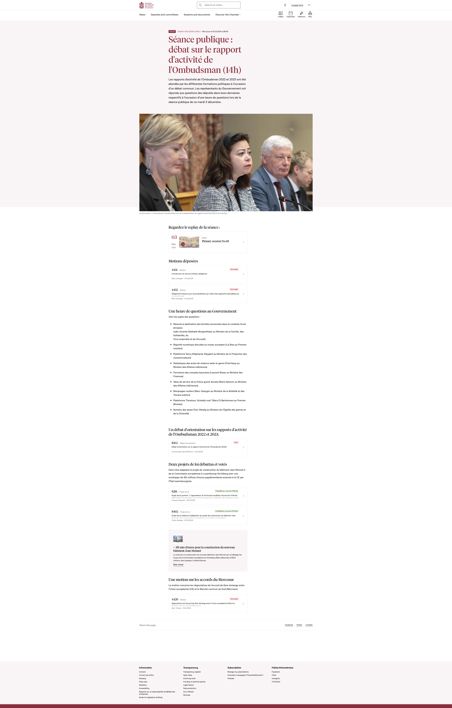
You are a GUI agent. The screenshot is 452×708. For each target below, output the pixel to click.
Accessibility (144, 688)
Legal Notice (188, 685)
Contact (142, 672)
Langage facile (297, 5)
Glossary (142, 678)
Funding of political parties (194, 682)
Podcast (231, 678)
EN (309, 5)
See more (178, 564)
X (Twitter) (276, 682)
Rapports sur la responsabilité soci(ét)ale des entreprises (157, 693)
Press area (143, 682)
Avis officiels (188, 692)
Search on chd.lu (213, 5)
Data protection (189, 688)
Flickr (274, 675)
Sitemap (186, 695)
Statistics (143, 685)
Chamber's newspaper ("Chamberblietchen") (245, 675)
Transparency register (192, 672)
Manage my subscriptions (238, 672)
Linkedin (309, 625)
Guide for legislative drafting (150, 697)
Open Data (187, 675)
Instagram (276, 678)
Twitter (299, 625)
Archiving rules (189, 678)
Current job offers (146, 675)
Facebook (289, 625)
